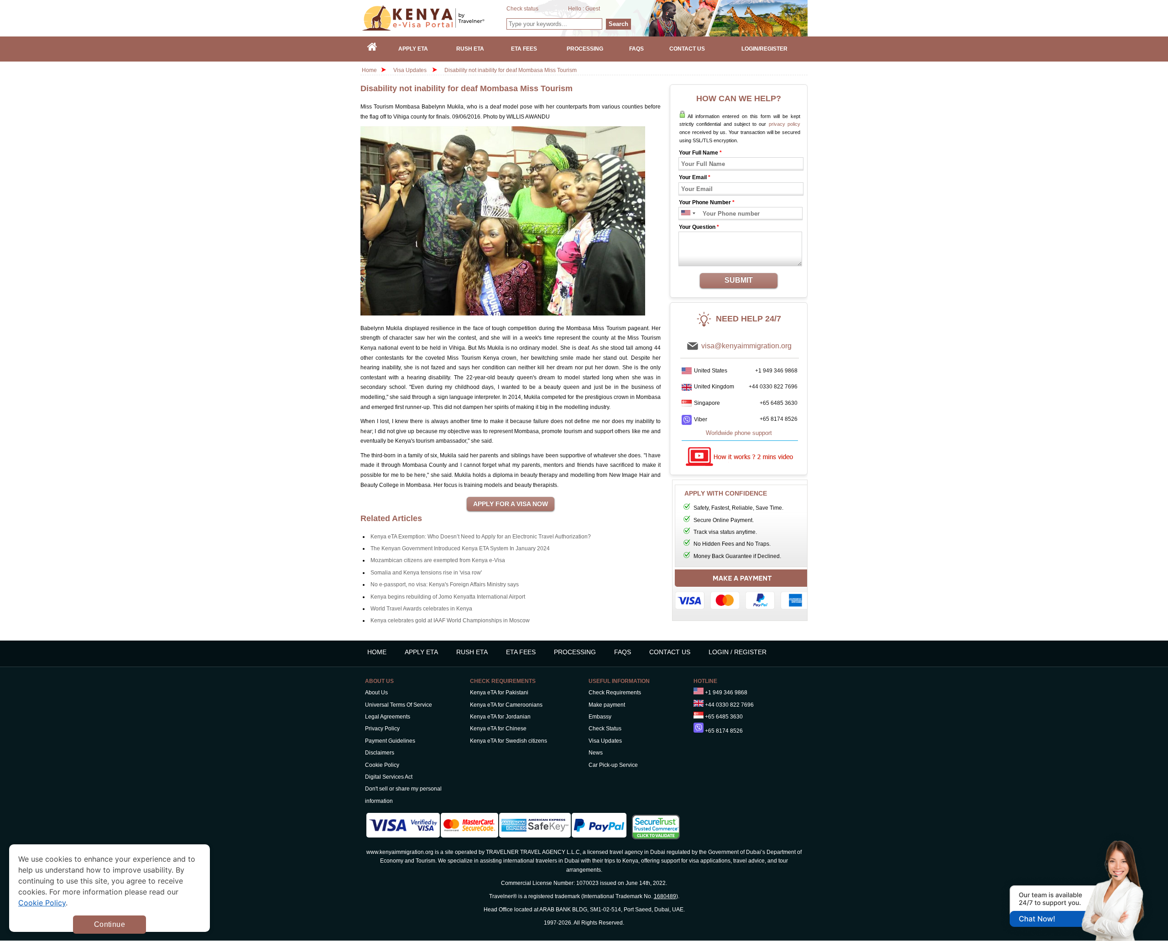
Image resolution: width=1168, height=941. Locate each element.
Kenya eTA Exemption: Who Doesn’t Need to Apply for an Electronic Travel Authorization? (480, 536)
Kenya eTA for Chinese (498, 728)
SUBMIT (739, 280)
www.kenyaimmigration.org (399, 852)
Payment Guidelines (390, 741)
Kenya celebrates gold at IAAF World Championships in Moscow (450, 620)
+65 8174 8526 (779, 419)
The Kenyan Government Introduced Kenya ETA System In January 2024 (460, 548)
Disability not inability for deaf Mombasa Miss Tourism (510, 70)
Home (369, 70)
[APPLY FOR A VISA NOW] (510, 504)
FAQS (622, 652)
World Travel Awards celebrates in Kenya (421, 608)
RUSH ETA (472, 652)
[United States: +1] (685, 213)
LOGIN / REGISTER (737, 652)
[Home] (372, 49)
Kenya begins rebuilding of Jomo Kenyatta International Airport (447, 597)
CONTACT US (669, 652)
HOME (376, 652)
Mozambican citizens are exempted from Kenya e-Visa (437, 560)
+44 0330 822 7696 (773, 386)
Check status (522, 8)
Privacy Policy (382, 728)
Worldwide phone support (739, 432)
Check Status (605, 728)
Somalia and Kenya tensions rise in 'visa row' (426, 572)
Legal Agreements (387, 717)
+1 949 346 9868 (776, 370)
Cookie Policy (382, 765)
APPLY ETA (421, 652)
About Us (376, 692)
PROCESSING (575, 652)
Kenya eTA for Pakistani (499, 692)
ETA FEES (521, 652)
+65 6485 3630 (779, 403)
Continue (109, 924)
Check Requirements (615, 692)
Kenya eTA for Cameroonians (506, 705)
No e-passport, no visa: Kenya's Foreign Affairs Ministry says (444, 584)
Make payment (607, 705)
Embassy (600, 717)
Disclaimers (379, 753)
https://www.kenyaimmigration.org (433, 18)
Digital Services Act (388, 777)
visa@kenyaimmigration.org (746, 346)
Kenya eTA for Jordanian (500, 717)
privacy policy (784, 124)
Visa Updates (410, 70)
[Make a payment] (742, 591)
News (596, 753)
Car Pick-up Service (613, 765)
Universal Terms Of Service (398, 705)
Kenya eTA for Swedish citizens (508, 741)
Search (618, 24)
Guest (592, 8)
